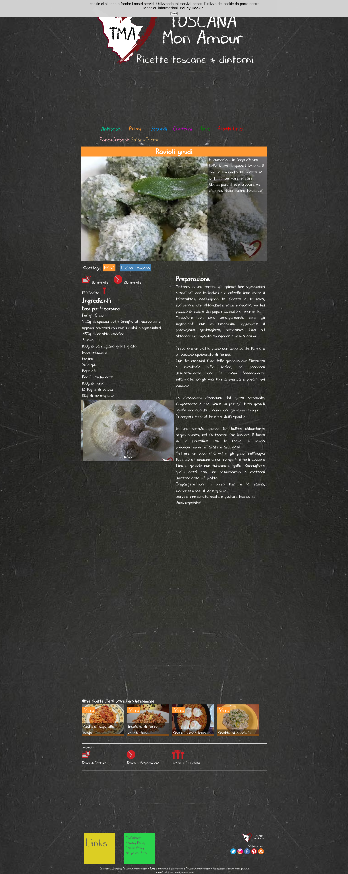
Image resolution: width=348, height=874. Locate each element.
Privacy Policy (135, 842)
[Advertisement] (174, 95)
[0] (125, 457)
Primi (109, 268)
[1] (128, 457)
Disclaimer (133, 837)
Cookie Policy (135, 847)
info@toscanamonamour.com (179, 872)
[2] (130, 457)
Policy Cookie (192, 8)
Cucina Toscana (135, 268)
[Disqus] (174, 557)
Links (96, 842)
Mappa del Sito (136, 852)
